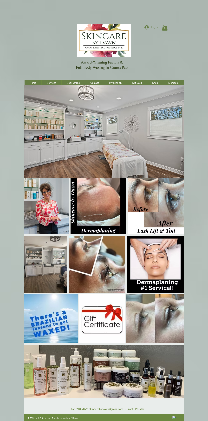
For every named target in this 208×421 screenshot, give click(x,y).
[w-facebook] (174, 417)
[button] (165, 27)
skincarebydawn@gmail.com (106, 409)
